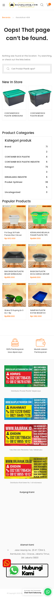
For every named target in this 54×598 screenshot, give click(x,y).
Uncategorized (26, 192)
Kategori (26, 169)
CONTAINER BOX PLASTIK (26, 156)
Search (42, 4)
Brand (26, 149)
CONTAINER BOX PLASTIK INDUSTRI (26, 161)
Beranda (6, 17)
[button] (7, 564)
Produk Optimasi (26, 185)
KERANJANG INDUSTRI (26, 177)
